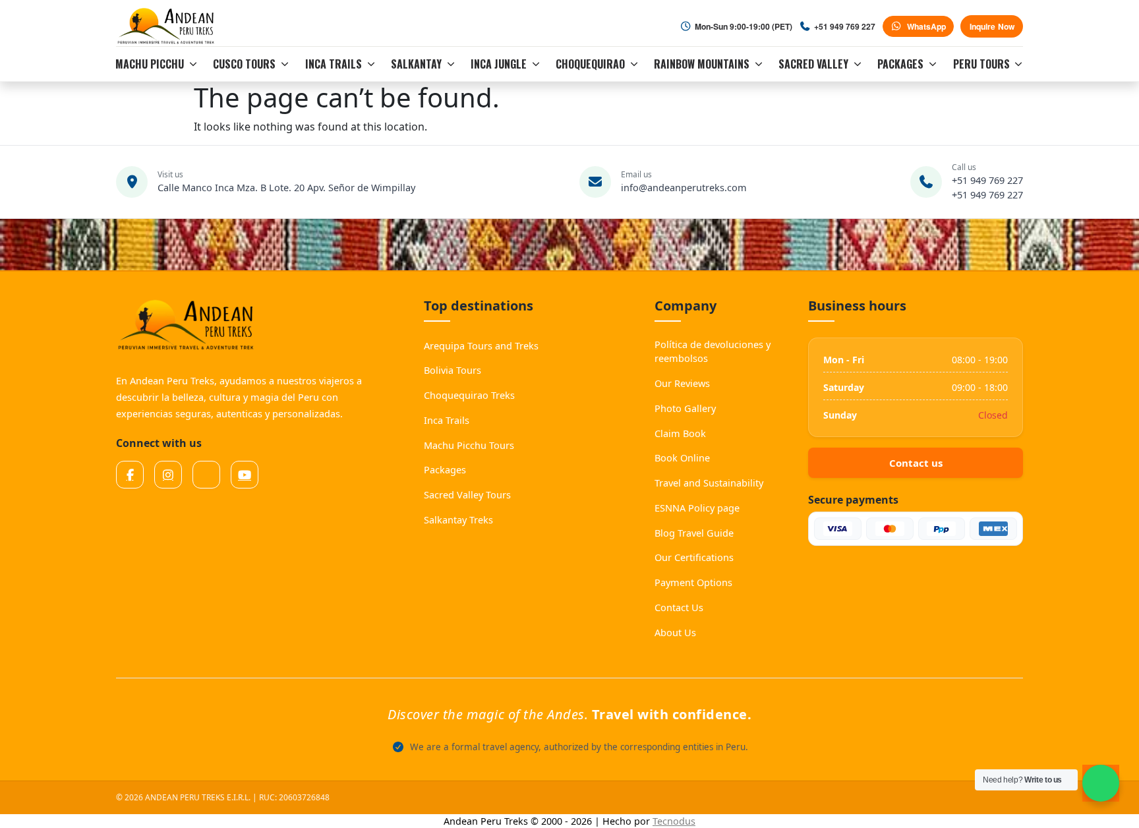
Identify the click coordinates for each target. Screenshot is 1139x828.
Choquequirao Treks (469, 394)
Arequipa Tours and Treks (481, 345)
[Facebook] (130, 474)
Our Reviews (682, 383)
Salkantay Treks (458, 519)
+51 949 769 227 (987, 180)
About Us (675, 632)
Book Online (682, 457)
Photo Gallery (685, 408)
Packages (445, 469)
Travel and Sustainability (709, 482)
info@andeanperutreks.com (684, 187)
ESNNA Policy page (697, 507)
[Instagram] (168, 474)
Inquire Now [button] (992, 26)
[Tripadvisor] (206, 474)
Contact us (916, 462)
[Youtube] (244, 474)
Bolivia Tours (452, 369)
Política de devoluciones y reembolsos (713, 351)
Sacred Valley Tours (467, 494)
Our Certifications (694, 557)
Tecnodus (674, 821)
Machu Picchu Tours (469, 445)
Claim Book (680, 433)
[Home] (167, 26)
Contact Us (679, 607)
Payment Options (693, 582)
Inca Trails (446, 420)
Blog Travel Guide (694, 532)
